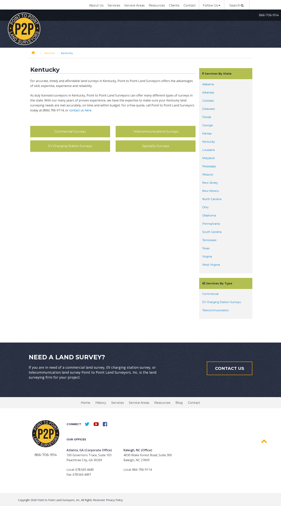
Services (114, 5)
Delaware (208, 109)
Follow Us (210, 5)
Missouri (207, 174)
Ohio (205, 207)
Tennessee (209, 240)
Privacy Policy (114, 500)
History (100, 403)
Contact (190, 5)
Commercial (210, 294)
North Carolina (211, 199)
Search (235, 5)
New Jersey (210, 182)
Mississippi (209, 166)
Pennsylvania (211, 223)
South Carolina (212, 232)
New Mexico (210, 191)
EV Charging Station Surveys (70, 146)
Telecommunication (215, 310)
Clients (174, 5)
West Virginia (211, 264)
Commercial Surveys (70, 131)
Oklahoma (209, 215)
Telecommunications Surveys (155, 131)
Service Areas (134, 5)
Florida (206, 117)
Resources (157, 5)
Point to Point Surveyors (24, 29)
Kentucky (208, 141)
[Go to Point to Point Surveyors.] (33, 52)
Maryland (208, 158)
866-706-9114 (269, 15)
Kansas (207, 133)
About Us (96, 5)
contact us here (80, 110)
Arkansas (208, 92)
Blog (179, 403)
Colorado (208, 100)
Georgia (207, 125)
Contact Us (229, 368)
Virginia (207, 256)
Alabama (208, 84)
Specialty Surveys (155, 146)
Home (85, 403)
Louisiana (208, 150)
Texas (206, 248)
